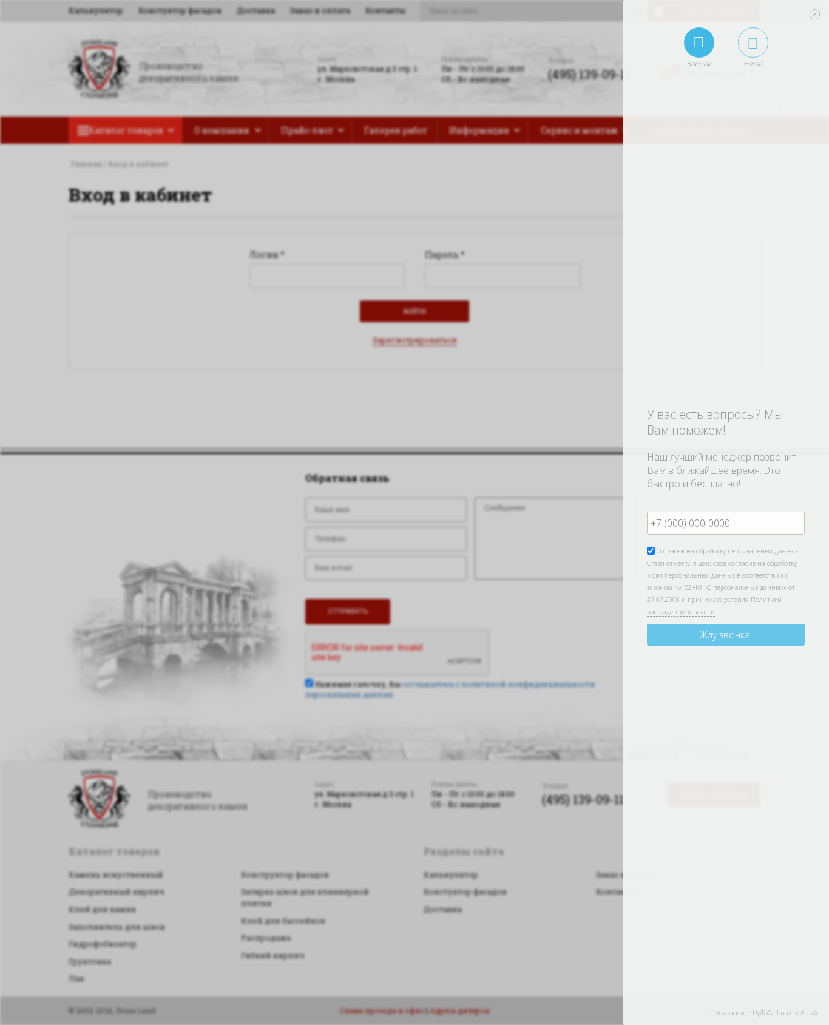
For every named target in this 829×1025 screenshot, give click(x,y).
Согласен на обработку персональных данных (726, 550)
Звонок (698, 63)
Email (753, 63)
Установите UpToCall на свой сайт (768, 1012)
